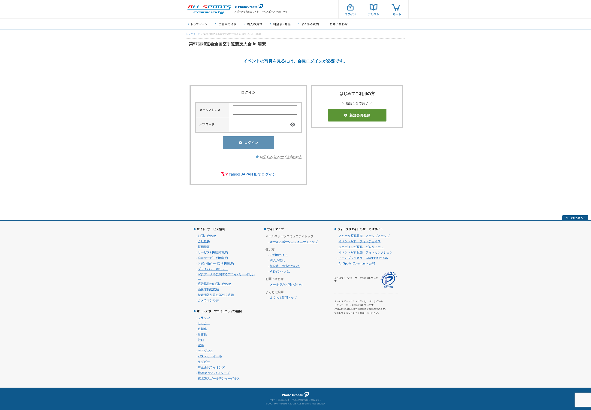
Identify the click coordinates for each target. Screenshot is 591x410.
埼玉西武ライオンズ (211, 367)
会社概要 (204, 241)
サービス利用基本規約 (213, 252)
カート (396, 9)
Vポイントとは (280, 271)
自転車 (202, 329)
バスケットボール (210, 356)
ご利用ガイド (225, 24)
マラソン (204, 317)
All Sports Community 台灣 (357, 263)
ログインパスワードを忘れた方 (281, 156)
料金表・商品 (280, 24)
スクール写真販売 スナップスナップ (364, 235)
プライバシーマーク (388, 279)
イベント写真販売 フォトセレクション (366, 252)
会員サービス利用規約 (213, 258)
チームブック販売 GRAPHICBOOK (363, 258)
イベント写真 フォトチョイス (360, 241)
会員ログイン (310, 61)
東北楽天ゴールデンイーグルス (219, 378)
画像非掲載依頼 (208, 289)
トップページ (197, 24)
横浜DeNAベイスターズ (214, 373)
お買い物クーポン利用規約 (216, 263)
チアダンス (205, 350)
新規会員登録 (360, 115)
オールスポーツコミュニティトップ (294, 241)
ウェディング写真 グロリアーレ (361, 247)
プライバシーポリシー (213, 269)
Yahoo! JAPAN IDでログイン (252, 174)
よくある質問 (308, 24)
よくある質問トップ (283, 297)
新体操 (202, 334)
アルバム (373, 9)
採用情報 (204, 247)
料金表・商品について (285, 266)
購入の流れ (253, 24)
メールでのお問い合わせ (286, 284)
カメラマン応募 (208, 300)
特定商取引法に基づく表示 (216, 295)
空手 (201, 345)
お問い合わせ (337, 24)
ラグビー (204, 362)
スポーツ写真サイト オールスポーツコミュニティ (209, 9)
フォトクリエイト (295, 394)
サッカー (204, 323)
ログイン (350, 9)
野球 (201, 340)
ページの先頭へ (575, 217)
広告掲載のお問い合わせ (214, 283)
